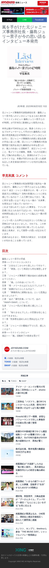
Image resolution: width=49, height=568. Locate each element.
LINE (24, 20)
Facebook (39, 20)
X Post (9, 20)
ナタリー (13, 4)
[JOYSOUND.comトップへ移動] (43, 3)
